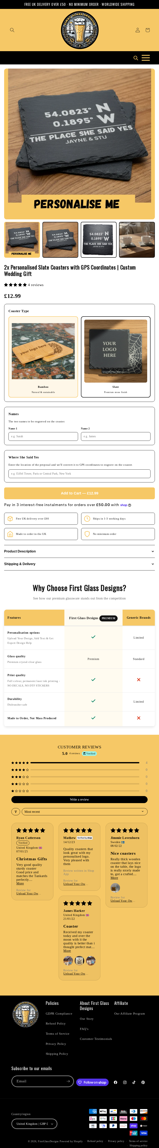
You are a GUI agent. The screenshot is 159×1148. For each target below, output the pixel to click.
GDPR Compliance (59, 1013)
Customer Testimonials (96, 1038)
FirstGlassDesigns (48, 1141)
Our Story (87, 1018)
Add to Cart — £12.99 (79, 493)
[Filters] (15, 811)
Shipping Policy (57, 1053)
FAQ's (84, 1029)
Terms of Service (58, 1033)
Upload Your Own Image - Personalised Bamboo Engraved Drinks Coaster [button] (28, 893)
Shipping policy (139, 1145)
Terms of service (138, 1141)
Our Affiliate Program (129, 1013)
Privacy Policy (56, 1043)
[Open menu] (146, 58)
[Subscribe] (68, 1081)
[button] (12, 30)
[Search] (135, 58)
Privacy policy (116, 1141)
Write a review (79, 799)
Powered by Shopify (71, 1141)
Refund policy (95, 1141)
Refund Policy (56, 1023)
